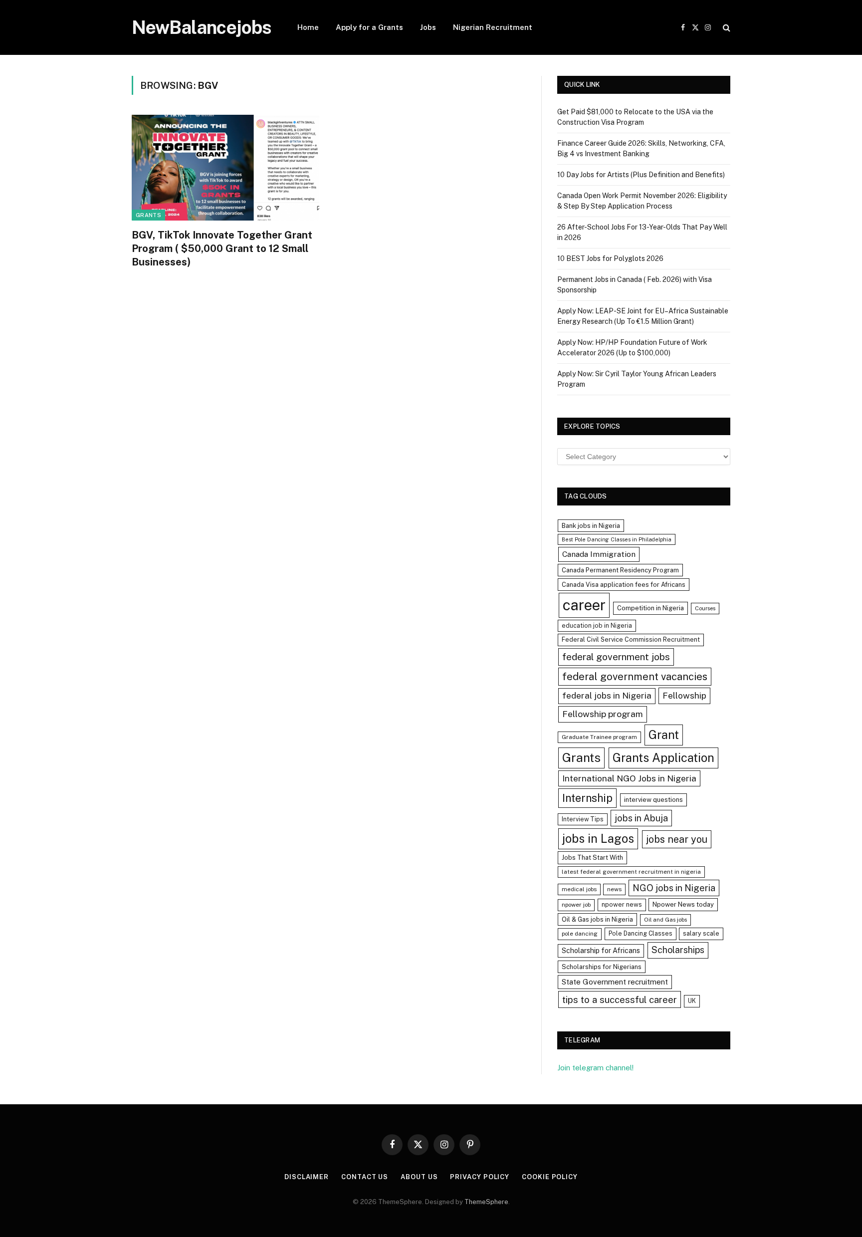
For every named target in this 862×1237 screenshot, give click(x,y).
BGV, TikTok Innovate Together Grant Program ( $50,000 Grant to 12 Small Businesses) (222, 248)
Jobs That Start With (592, 857)
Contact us (364, 1177)
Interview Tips (583, 819)
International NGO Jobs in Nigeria (629, 778)
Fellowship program (602, 714)
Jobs (428, 27)
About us (419, 1177)
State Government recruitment (615, 982)
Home (308, 27)
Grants (148, 215)
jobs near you (676, 839)
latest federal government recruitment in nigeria (631, 871)
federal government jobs (616, 656)
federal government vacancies (634, 677)
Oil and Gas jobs (665, 919)
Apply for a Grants (369, 27)
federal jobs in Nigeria (606, 696)
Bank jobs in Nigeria (591, 525)
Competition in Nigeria (650, 608)
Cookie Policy (550, 1177)
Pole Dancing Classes (640, 933)
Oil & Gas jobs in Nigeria (597, 919)
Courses (705, 608)
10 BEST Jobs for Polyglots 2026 (610, 258)
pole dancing (580, 933)
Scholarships (677, 950)
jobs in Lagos (598, 838)
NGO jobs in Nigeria (674, 888)
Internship (587, 797)
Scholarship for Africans (601, 951)
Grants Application (663, 757)
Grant (663, 735)
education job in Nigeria (597, 625)
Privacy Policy (479, 1177)
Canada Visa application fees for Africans (623, 584)
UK (692, 1000)
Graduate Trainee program (599, 737)
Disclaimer (306, 1177)
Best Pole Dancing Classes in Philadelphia (616, 539)
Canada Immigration (599, 554)
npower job (576, 904)
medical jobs (579, 889)
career (584, 605)
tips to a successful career (619, 999)
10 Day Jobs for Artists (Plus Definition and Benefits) (641, 175)
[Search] (725, 27)
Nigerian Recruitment (492, 27)
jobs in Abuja (641, 818)
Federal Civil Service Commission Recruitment (631, 639)
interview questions (653, 799)
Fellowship (684, 695)
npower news (622, 904)
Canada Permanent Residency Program (620, 570)
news (614, 889)
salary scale (701, 933)
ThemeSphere (486, 1202)
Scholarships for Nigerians (602, 967)
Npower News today (683, 904)
